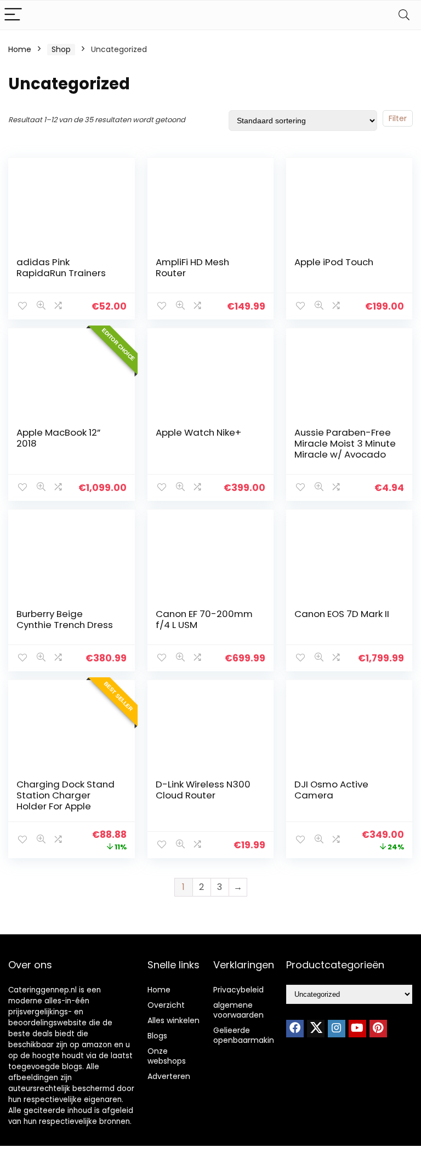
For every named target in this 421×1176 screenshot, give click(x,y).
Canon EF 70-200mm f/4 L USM (204, 619)
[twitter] (316, 1028)
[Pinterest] (378, 1028)
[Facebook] (295, 1028)
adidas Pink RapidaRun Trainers (61, 267)
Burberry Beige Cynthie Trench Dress (64, 619)
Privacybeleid (238, 989)
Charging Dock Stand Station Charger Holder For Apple (65, 795)
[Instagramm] (336, 1028)
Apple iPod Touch (333, 262)
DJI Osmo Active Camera (331, 790)
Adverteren (168, 1076)
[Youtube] (357, 1028)
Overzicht (166, 1005)
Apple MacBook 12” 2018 (58, 438)
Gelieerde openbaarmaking (246, 1035)
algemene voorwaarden (238, 1010)
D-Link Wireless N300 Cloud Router (203, 790)
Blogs (157, 1035)
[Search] (404, 15)
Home (19, 49)
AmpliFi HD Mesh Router (192, 267)
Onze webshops (166, 1056)
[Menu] (13, 15)
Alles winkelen (173, 1020)
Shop (61, 49)
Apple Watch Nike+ (198, 432)
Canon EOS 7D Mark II (341, 613)
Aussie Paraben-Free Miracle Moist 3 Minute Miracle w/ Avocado (345, 443)
